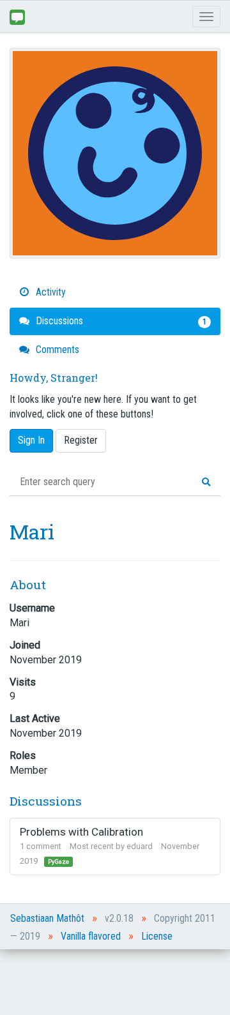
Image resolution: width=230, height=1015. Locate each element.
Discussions (119, 321)
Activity (49, 292)
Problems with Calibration (81, 831)
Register (81, 440)
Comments (56, 349)
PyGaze (58, 861)
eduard (139, 846)
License (156, 936)
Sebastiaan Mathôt (47, 918)
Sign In (31, 440)
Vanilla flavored (91, 936)
